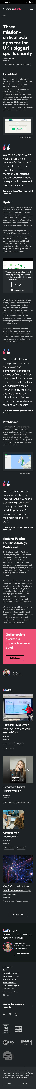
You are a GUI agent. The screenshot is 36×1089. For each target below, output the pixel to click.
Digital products (9, 64)
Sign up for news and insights (13, 1005)
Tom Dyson (16, 673)
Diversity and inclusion (10, 992)
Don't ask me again (19, 290)
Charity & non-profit (23, 64)
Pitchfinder (7, 427)
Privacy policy (7, 967)
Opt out (24, 1084)
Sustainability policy (9, 982)
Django (21, 87)
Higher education (22, 901)
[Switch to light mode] (28, 2)
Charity (5, 2)
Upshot (6, 207)
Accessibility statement (11, 973)
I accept (18, 285)
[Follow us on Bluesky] (4, 1014)
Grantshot (7, 79)
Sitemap (6, 995)
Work (4, 15)
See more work (18, 914)
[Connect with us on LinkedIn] (10, 1014)
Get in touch (15, 658)
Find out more (17, 334)
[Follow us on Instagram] (16, 1014)
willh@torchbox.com (20, 948)
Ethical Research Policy (11, 976)
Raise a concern (8, 989)
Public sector (8, 748)
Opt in (9, 1084)
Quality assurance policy (11, 986)
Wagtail (19, 744)
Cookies (5, 970)
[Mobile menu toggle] (31, 9)
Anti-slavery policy (9, 979)
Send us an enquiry (22, 953)
